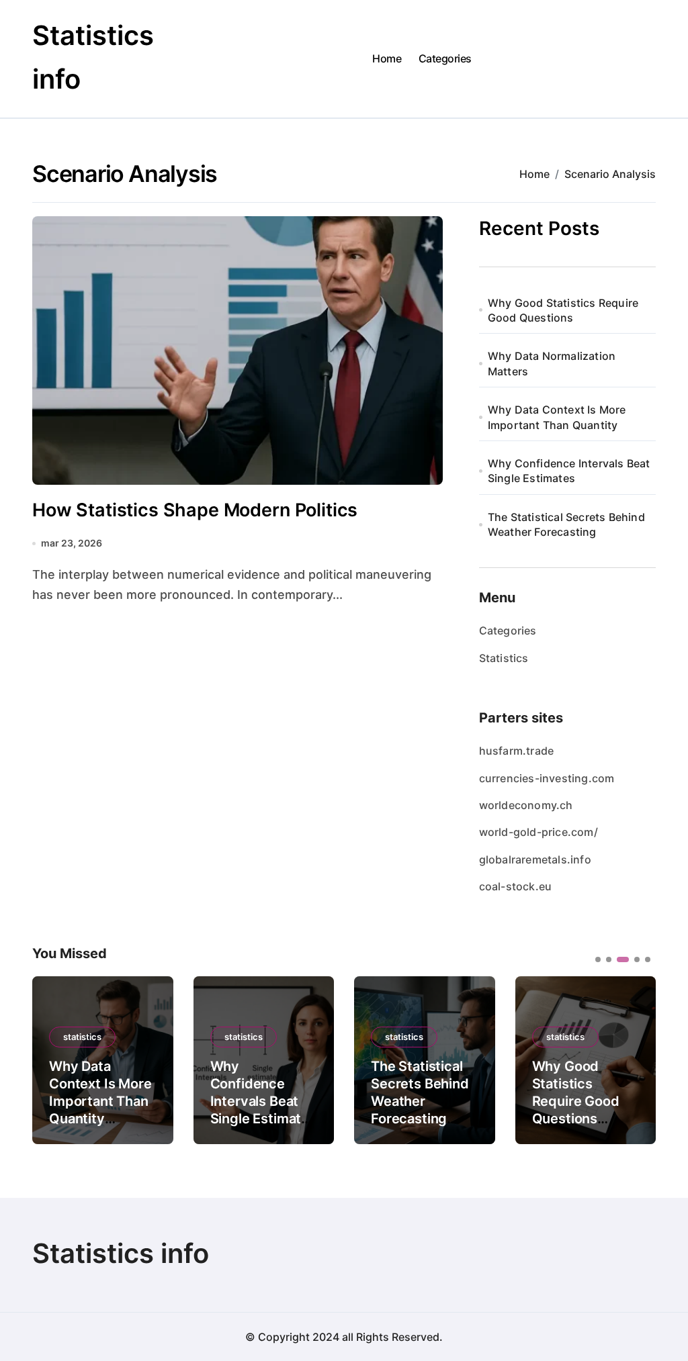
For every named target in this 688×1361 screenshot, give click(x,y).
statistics (82, 1036)
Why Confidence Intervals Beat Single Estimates (569, 471)
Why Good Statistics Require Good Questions (563, 310)
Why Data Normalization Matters (551, 363)
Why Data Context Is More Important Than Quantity (557, 417)
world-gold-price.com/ (538, 832)
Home (386, 58)
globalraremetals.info (535, 859)
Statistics (504, 658)
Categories (445, 58)
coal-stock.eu (515, 886)
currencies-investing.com (547, 778)
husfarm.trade (516, 750)
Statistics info (120, 1253)
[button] (635, 1058)
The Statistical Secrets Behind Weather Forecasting (566, 524)
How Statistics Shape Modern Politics (194, 510)
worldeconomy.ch (526, 805)
